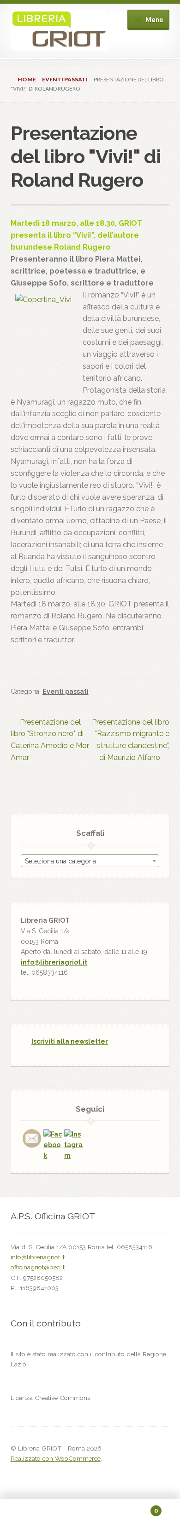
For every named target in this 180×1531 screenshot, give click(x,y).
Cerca (90, 1515)
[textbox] (89, 861)
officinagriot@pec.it (38, 1267)
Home (27, 79)
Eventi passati (65, 79)
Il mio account (30, 1515)
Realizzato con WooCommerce (56, 1458)
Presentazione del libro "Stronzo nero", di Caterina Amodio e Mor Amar (50, 739)
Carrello (138, 1507)
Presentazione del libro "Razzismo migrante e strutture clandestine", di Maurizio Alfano (130, 739)
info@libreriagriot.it (54, 962)
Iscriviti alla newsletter (69, 1041)
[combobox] (90, 860)
